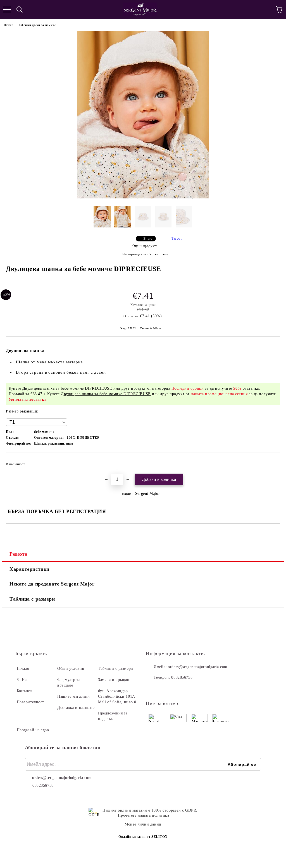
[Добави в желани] (272, 461)
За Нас (22, 680)
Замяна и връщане (114, 680)
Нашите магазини (73, 696)
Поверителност (30, 702)
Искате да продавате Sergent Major (51, 584)
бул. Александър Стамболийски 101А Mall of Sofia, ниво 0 (117, 696)
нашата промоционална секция (219, 394)
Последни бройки (187, 388)
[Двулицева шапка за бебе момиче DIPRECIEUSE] (143, 197)
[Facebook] (153, 688)
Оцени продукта (144, 246)
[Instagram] (165, 688)
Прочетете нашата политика (143, 815)
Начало (8, 25)
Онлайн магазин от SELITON (143, 837)
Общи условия (70, 668)
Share (147, 239)
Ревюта (18, 554)
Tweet (176, 238)
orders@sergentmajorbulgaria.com (197, 667)
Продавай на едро (33, 730)
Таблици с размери (115, 668)
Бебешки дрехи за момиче (37, 25)
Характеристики (29, 569)
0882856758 (181, 677)
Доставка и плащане (75, 708)
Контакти (25, 691)
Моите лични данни (143, 824)
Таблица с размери (32, 599)
